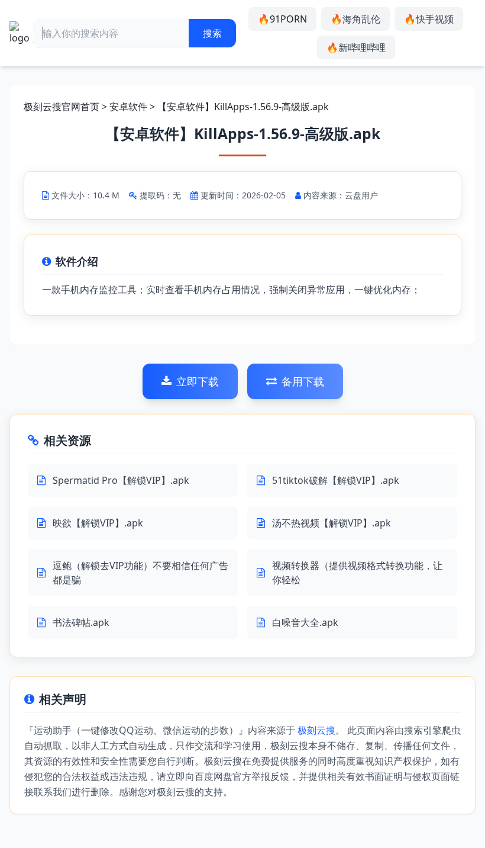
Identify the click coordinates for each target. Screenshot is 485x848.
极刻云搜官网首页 (61, 106)
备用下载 (303, 381)
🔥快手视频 (429, 18)
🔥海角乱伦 (355, 18)
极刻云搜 (316, 730)
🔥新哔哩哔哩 (356, 47)
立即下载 (197, 381)
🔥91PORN (282, 18)
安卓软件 (128, 106)
